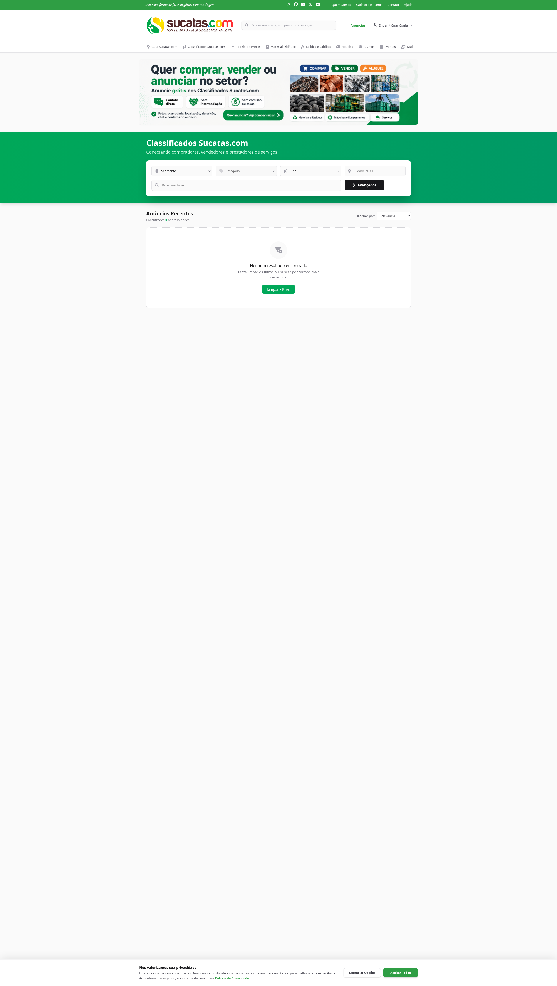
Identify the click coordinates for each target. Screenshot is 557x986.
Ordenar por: (365, 216)
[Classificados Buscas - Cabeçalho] (278, 92)
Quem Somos (341, 5)
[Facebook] (296, 5)
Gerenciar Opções (362, 973)
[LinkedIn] (303, 5)
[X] (310, 5)
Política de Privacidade (232, 978)
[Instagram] (288, 5)
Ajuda (408, 5)
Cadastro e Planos (369, 5)
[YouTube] (318, 5)
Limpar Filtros (278, 289)
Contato (393, 5)
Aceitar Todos (400, 973)
